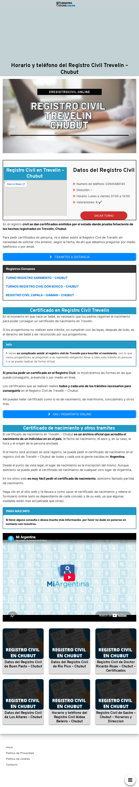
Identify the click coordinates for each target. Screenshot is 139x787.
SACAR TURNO (104, 215)
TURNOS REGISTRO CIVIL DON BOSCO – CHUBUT (42, 286)
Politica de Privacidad (20, 753)
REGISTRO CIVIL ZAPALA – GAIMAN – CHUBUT (40, 295)
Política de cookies (18, 758)
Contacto (12, 764)
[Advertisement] (69, 35)
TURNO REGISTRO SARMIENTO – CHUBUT (37, 278)
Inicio (9, 747)
